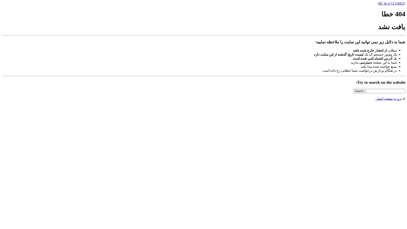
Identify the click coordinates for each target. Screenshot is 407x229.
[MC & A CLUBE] (391, 3)
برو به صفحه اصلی (389, 99)
